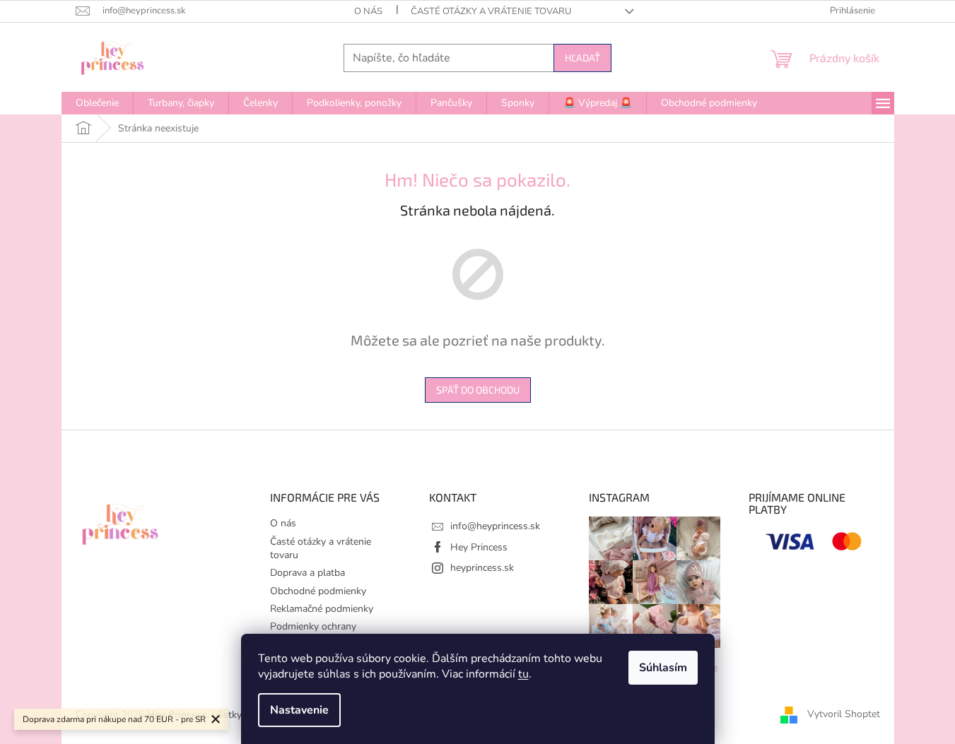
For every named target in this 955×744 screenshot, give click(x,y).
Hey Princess (479, 547)
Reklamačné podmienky (321, 608)
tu (523, 674)
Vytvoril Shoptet (843, 714)
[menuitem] (97, 103)
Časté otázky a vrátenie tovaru (491, 11)
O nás (368, 11)
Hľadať (582, 58)
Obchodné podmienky (318, 591)
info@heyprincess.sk (495, 526)
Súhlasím (663, 667)
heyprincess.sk (482, 567)
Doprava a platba (307, 572)
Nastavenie (299, 710)
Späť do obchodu (478, 390)
